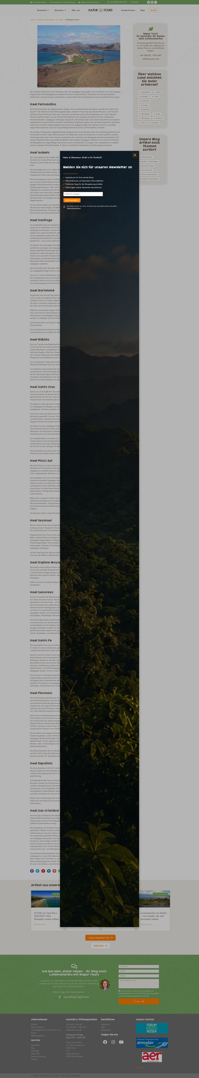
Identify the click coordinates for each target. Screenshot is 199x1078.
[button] (135, 155)
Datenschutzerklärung (74, 208)
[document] (99, 539)
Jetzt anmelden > (72, 200)
